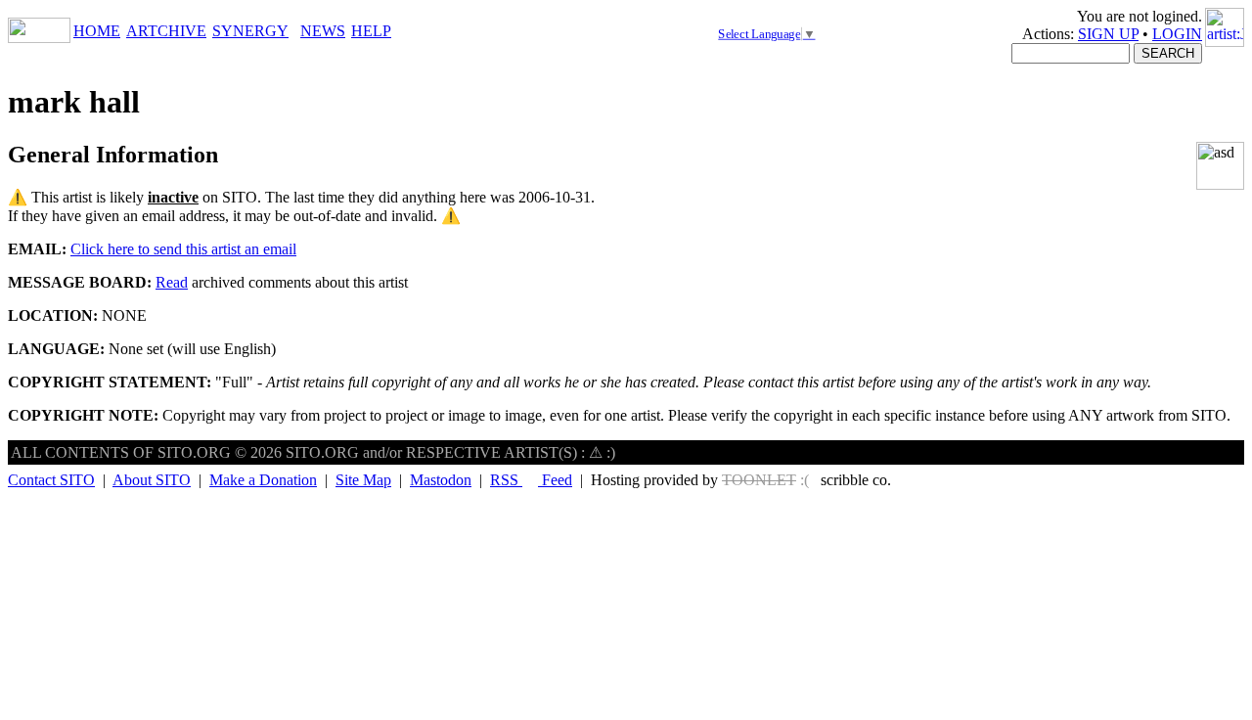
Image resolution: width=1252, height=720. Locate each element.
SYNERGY (250, 30)
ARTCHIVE (166, 30)
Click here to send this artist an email (183, 249)
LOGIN (1177, 33)
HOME (96, 30)
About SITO (151, 480)
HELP (371, 30)
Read (172, 282)
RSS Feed (531, 480)
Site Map (363, 480)
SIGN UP (1108, 33)
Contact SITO (51, 480)
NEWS (322, 30)
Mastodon (440, 480)
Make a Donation (263, 480)
